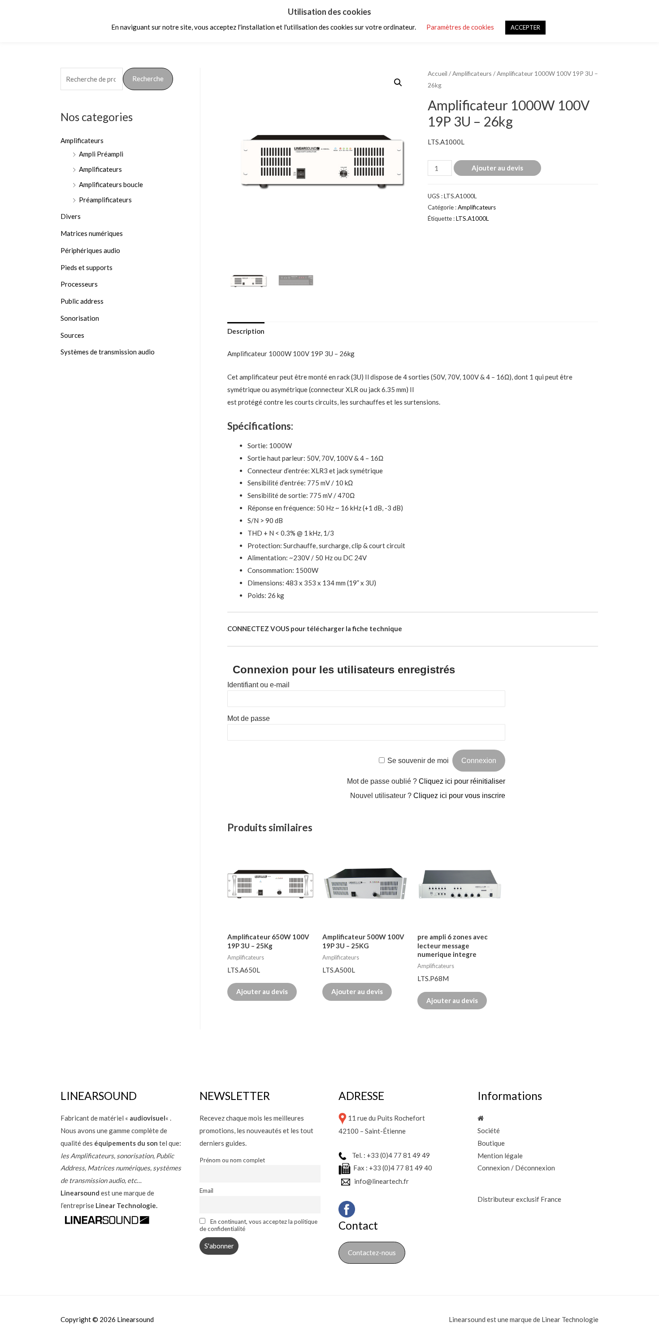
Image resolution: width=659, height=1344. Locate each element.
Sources (72, 335)
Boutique (491, 1143)
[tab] (245, 331)
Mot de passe (248, 718)
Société (488, 1130)
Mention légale (500, 1156)
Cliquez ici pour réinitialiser (462, 781)
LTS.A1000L (472, 218)
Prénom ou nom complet (232, 1160)
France (551, 1199)
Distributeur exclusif (509, 1199)
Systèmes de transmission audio (108, 352)
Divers (71, 216)
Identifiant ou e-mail (258, 685)
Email (206, 1190)
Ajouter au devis (497, 168)
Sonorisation (80, 318)
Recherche (148, 78)
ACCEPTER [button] (525, 27)
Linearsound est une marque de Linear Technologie (523, 1319)
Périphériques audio (90, 250)
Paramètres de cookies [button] (460, 27)
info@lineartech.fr (381, 1181)
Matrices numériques (92, 233)
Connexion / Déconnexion (516, 1168)
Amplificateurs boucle (111, 184)
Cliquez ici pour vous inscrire (459, 795)
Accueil (437, 73)
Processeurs (79, 284)
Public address (82, 301)
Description (245, 331)
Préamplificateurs (105, 200)
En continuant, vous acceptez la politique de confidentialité (258, 1225)
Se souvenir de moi (418, 760)
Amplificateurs (82, 140)
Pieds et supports (87, 267)
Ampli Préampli (101, 154)
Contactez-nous (372, 1252)
